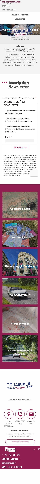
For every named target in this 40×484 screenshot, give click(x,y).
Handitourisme (8, 10)
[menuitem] (20, 15)
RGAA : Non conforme (12, 467)
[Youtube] (14, 456)
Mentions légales (10, 459)
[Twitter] (6, 456)
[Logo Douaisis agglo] (10, 449)
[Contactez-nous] (18, 456)
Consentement (8, 463)
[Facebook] (2, 456)
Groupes (5, 6)
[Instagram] (10, 456)
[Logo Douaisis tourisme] (20, 386)
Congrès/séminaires (11, 2)
